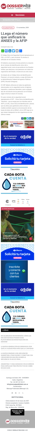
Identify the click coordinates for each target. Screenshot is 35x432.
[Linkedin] (12, 393)
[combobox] (17, 19)
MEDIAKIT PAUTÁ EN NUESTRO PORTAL (17, 412)
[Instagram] (19, 393)
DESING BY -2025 (17, 430)
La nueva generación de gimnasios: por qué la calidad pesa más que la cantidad (14, 236)
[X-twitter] (22, 393)
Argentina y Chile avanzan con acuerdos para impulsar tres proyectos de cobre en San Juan (17, 366)
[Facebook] (15, 393)
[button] (12, 15)
